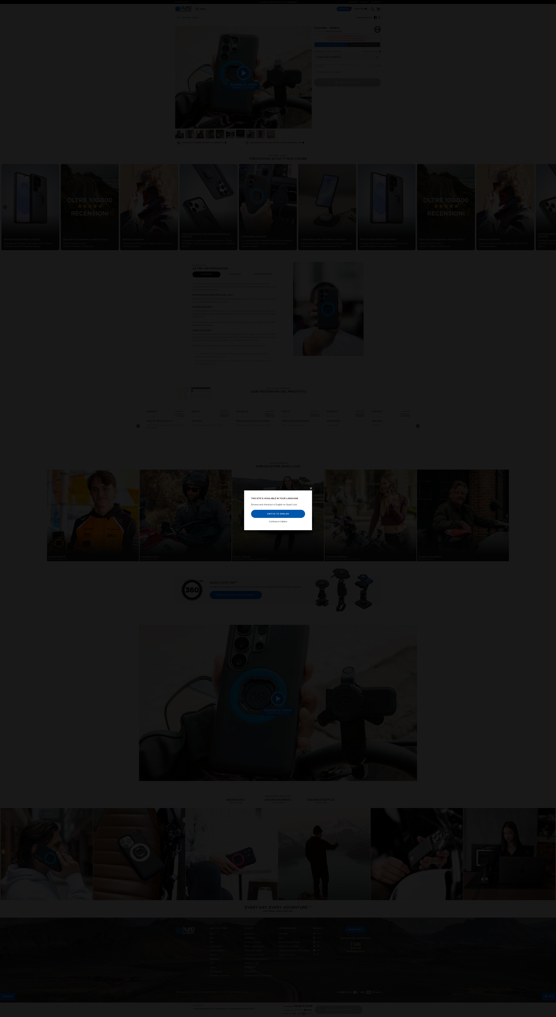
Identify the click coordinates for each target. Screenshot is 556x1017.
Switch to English (278, 514)
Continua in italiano (278, 522)
